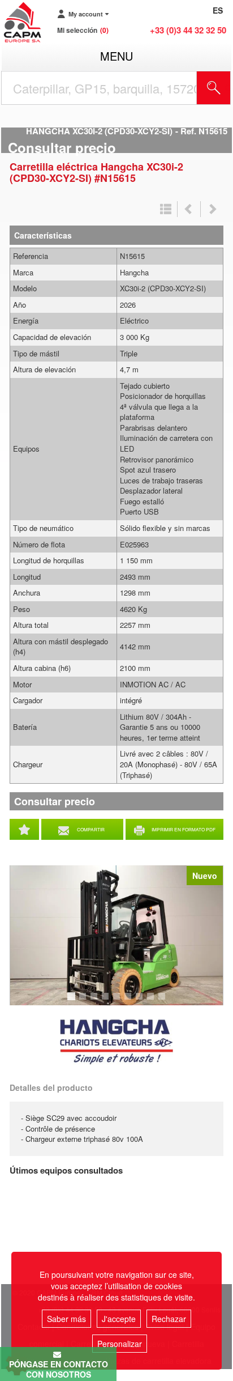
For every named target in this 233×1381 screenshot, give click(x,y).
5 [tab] (118, 1001)
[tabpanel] (116, 935)
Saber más (66, 1318)
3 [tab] (95, 1001)
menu (116, 56)
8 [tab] (152, 1001)
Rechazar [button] (169, 1318)
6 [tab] (129, 1001)
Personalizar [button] (119, 1343)
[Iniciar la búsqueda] (214, 88)
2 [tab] (84, 1001)
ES (218, 10)
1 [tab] (73, 1001)
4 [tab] (107, 1001)
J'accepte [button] (119, 1318)
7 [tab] (141, 1001)
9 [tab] (163, 1001)
